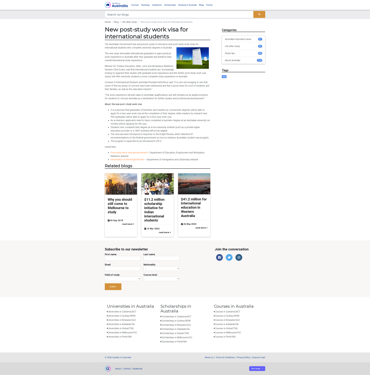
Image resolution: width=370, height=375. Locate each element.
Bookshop (137, 368)
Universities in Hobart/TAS (121, 328)
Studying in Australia (187, 5)
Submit (113, 286)
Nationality (149, 264)
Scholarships (170, 5)
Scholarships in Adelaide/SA (175, 329)
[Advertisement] (243, 103)
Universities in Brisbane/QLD (122, 319)
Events (209, 5)
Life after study (129, 21)
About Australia (232, 60)
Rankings (145, 5)
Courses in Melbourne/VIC (228, 332)
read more (127, 224)
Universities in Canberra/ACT (122, 311)
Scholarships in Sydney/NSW (175, 320)
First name (110, 254)
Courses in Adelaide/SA (226, 324)
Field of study (112, 274)
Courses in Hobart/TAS (226, 328)
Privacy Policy (243, 357)
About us (209, 357)
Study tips (230, 53)
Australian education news (238, 39)
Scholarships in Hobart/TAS (175, 333)
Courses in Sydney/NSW (227, 315)
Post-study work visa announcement (129, 152)
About (118, 368)
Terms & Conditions (225, 357)
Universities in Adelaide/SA (121, 324)
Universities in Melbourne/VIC (122, 332)
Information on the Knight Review (127, 159)
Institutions (157, 5)
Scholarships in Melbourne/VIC (176, 337)
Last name (149, 254)
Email (108, 264)
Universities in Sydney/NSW (121, 315)
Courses (135, 5)
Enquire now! (258, 357)
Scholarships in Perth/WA (174, 341)
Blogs (201, 5)
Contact (127, 368)
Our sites (255, 368)
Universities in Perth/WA (120, 336)
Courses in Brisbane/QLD (227, 319)
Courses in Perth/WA (225, 336)
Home (108, 21)
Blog (116, 21)
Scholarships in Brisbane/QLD (176, 324)
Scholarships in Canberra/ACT (176, 316)
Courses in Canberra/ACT (227, 311)
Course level (150, 274)
